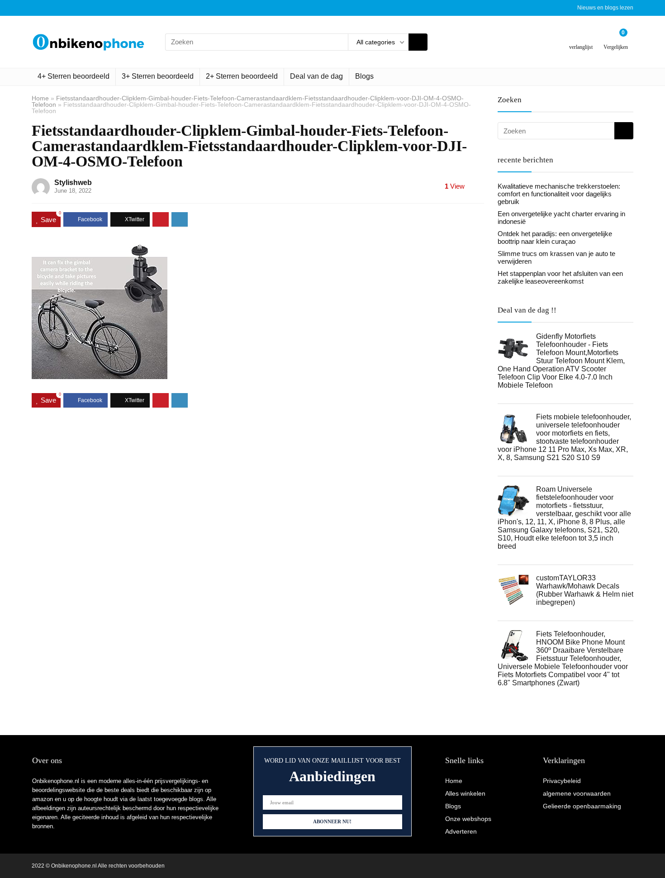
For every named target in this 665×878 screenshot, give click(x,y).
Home (40, 98)
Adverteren (461, 831)
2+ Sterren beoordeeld (242, 76)
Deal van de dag (316, 76)
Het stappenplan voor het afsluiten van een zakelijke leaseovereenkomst (560, 277)
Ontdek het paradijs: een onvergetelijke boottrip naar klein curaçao (555, 237)
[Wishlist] (581, 38)
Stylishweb (73, 182)
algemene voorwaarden (577, 793)
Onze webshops (468, 818)
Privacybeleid (562, 780)
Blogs (364, 76)
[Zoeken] (418, 42)
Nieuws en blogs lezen (605, 8)
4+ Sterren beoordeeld (73, 76)
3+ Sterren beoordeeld (158, 76)
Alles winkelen (465, 793)
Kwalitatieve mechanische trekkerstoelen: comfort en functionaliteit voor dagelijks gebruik (559, 193)
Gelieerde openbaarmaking (582, 806)
